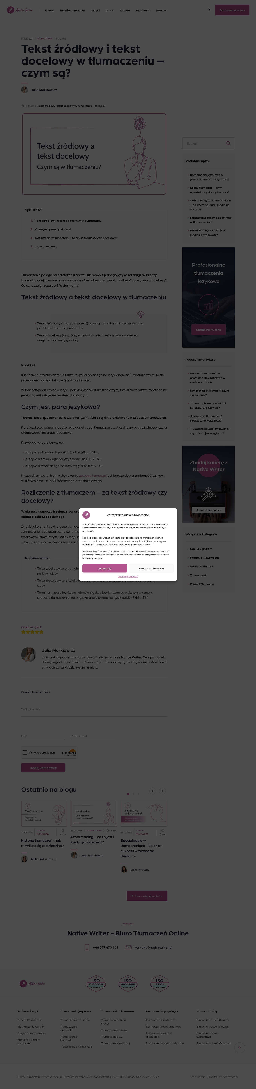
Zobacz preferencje (151, 568)
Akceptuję (104, 568)
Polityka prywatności (128, 576)
